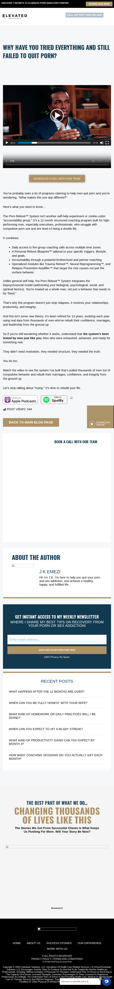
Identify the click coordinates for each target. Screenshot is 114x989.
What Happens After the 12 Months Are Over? (46, 691)
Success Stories (59, 943)
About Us (33, 943)
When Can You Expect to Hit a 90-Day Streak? (46, 729)
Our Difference (89, 943)
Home (17, 943)
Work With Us (57, 948)
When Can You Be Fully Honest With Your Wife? (48, 703)
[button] (2, 877)
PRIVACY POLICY (41, 959)
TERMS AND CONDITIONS (68, 959)
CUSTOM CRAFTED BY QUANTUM (57, 962)
